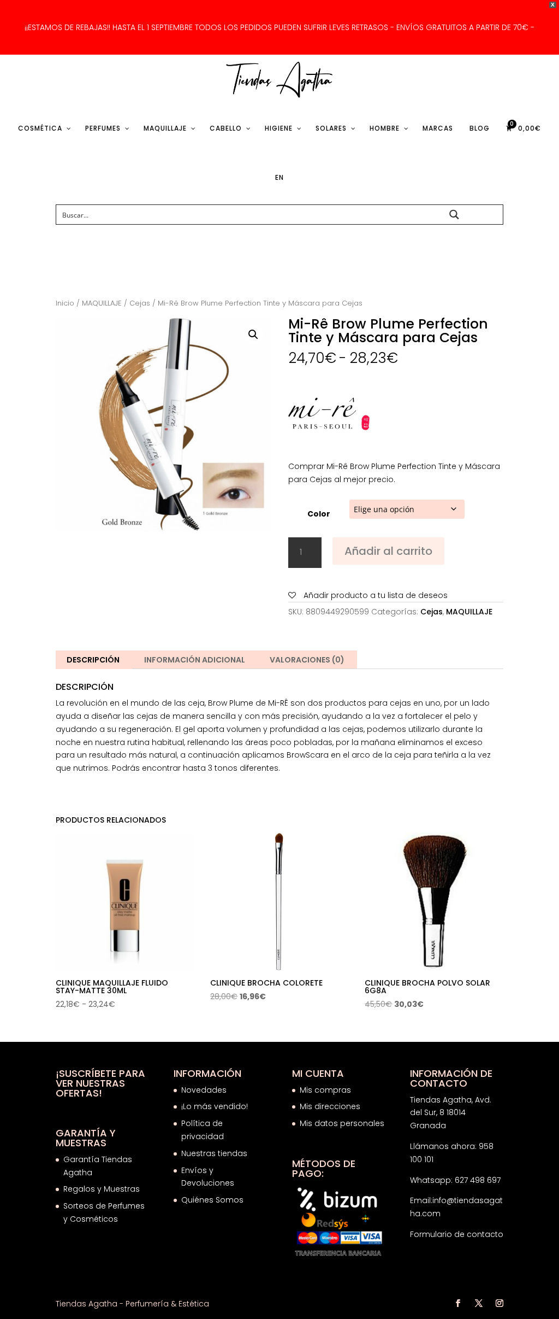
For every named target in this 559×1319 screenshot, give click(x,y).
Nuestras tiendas (215, 1153)
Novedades (204, 1089)
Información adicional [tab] (194, 659)
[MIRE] (329, 417)
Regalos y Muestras (101, 1188)
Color (318, 513)
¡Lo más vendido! (214, 1106)
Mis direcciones (330, 1106)
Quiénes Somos (212, 1199)
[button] (253, 334)
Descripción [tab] (93, 659)
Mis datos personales (342, 1123)
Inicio (65, 303)
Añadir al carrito (388, 551)
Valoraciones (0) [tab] (307, 659)
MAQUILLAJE (102, 303)
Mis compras (325, 1089)
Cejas (139, 303)
